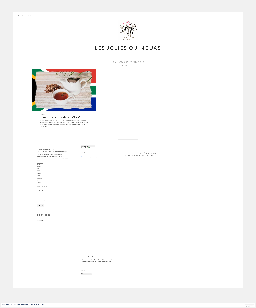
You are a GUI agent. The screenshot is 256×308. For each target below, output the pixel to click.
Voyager (39, 182)
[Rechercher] (25, 15)
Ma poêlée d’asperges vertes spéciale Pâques (47, 156)
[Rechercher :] (33, 15)
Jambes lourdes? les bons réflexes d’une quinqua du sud (49, 151)
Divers (38, 170)
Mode (38, 175)
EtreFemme (39, 171)
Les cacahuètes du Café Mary (43, 149)
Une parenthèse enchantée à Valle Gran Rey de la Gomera (50, 158)
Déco (38, 168)
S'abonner (40, 205)
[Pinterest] (48, 215)
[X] (42, 215)
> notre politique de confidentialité (38, 304)
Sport (38, 180)
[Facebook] (38, 215)
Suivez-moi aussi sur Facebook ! (44, 220)
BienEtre (39, 166)
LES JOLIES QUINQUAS (128, 48)
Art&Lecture (40, 163)
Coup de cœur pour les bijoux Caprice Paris (47, 154)
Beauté (38, 164)
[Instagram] (45, 215)
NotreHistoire (40, 176)
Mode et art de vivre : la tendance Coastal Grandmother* (50, 152)
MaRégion (39, 173)
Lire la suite (42, 130)
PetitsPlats (39, 178)
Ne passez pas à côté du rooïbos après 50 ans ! (60, 117)
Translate (91, 147)
